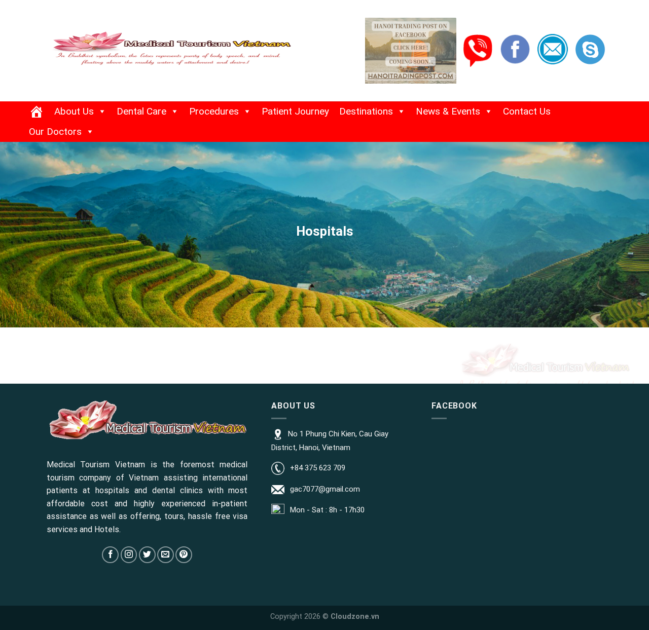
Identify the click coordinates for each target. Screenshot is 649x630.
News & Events (448, 111)
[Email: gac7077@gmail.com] (552, 49)
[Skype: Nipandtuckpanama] (590, 49)
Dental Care (141, 111)
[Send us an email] (165, 554)
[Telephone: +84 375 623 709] (477, 50)
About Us (74, 111)
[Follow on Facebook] (110, 554)
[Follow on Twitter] (147, 554)
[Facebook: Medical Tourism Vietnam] (515, 49)
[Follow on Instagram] (129, 554)
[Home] (36, 111)
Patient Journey (295, 111)
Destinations (366, 111)
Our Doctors (55, 131)
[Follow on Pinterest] (183, 554)
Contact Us (527, 111)
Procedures (214, 111)
